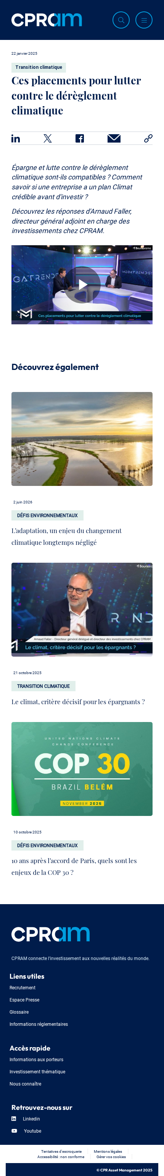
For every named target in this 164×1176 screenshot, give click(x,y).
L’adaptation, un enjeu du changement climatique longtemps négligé (66, 534)
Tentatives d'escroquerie (61, 1151)
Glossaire (19, 1011)
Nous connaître (25, 1083)
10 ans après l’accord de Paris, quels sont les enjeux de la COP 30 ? (74, 864)
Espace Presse (24, 999)
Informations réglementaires (39, 1024)
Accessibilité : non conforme (60, 1156)
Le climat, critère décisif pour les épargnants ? (78, 699)
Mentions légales (108, 1151)
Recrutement (22, 987)
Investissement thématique (37, 1071)
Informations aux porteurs (36, 1059)
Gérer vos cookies (111, 1156)
